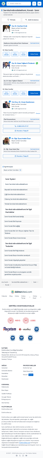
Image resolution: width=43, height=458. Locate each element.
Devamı (38, 37)
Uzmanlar (5, 368)
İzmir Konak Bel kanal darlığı (14, 217)
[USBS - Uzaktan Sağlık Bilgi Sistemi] (29, 320)
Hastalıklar (5, 373)
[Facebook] (17, 455)
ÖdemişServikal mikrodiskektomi (16, 199)
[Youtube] (26, 455)
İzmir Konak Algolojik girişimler (15, 260)
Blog (11, 296)
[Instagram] (23, 455)
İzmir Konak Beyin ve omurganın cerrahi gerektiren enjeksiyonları (18, 273)
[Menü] (39, 4)
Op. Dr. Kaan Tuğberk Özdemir (23, 63)
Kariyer (28, 374)
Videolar (4, 296)
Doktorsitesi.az (6, 412)
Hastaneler (5, 379)
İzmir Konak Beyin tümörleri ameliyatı (17, 255)
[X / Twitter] (20, 455)
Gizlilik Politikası (7, 394)
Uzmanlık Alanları (7, 371)
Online (17, 296)
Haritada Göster (34, 43)
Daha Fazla (34, 54)
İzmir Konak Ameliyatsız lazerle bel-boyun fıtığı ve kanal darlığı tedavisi (21, 266)
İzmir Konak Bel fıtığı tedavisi (14, 251)
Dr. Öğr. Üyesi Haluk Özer (21, 138)
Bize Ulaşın (5, 390)
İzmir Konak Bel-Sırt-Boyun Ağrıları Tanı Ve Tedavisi (19, 232)
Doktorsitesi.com (7, 409)
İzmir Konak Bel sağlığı (12, 226)
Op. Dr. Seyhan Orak (19, 26)
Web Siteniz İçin (28, 371)
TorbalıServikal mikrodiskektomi (16, 204)
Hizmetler (5, 376)
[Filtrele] (34, 4)
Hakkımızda (5, 387)
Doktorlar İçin (27, 368)
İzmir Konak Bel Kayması (13, 221)
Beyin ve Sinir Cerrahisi (19, 28)
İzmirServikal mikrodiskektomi (16, 184)
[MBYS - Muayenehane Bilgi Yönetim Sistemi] (14, 320)
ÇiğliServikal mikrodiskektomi (15, 194)
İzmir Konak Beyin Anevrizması (15, 238)
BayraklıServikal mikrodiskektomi (16, 190)
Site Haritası (5, 403)
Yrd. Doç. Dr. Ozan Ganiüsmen (23, 102)
